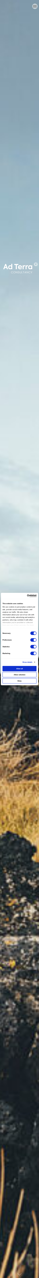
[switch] (33, 640)
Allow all (19, 668)
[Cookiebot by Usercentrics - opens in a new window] (28, 595)
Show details (27, 662)
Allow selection (19, 675)
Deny (19, 681)
